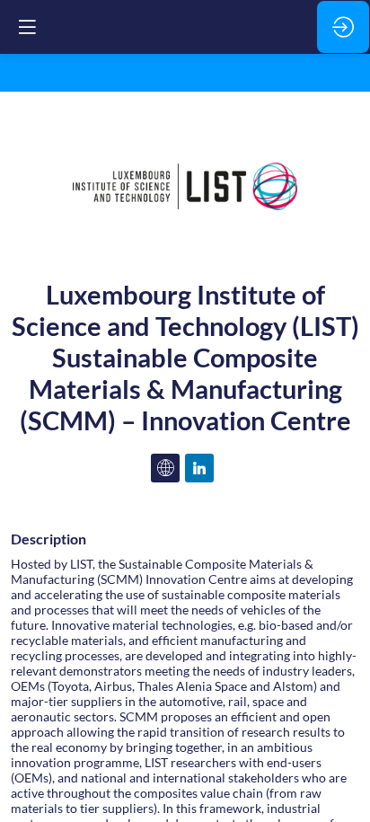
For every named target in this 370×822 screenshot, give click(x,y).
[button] (27, 27)
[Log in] (343, 27)
